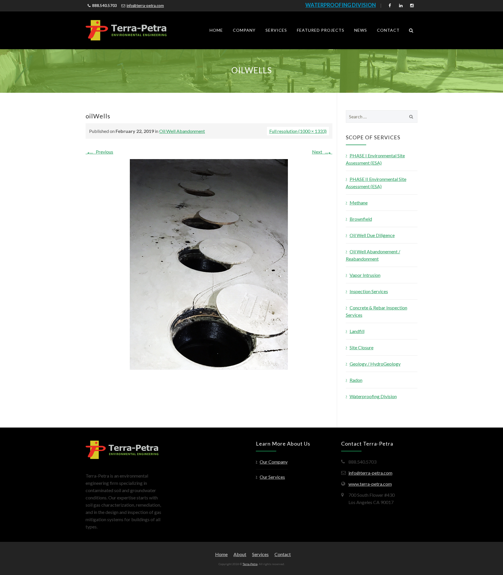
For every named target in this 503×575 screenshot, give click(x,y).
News (360, 30)
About (239, 554)
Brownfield (361, 219)
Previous (99, 151)
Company (244, 30)
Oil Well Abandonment (182, 131)
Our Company (274, 461)
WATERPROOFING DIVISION (340, 5)
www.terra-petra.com (370, 484)
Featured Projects (320, 30)
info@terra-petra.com (145, 5)
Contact (388, 30)
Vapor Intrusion (365, 275)
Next (322, 151)
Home (216, 30)
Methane (359, 202)
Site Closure (361, 347)
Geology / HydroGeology (375, 363)
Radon (356, 380)
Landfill (357, 331)
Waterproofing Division (373, 396)
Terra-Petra (250, 564)
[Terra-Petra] (126, 30)
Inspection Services (369, 291)
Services (276, 30)
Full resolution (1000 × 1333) (298, 131)
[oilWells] (209, 263)
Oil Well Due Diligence (372, 235)
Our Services (272, 477)
